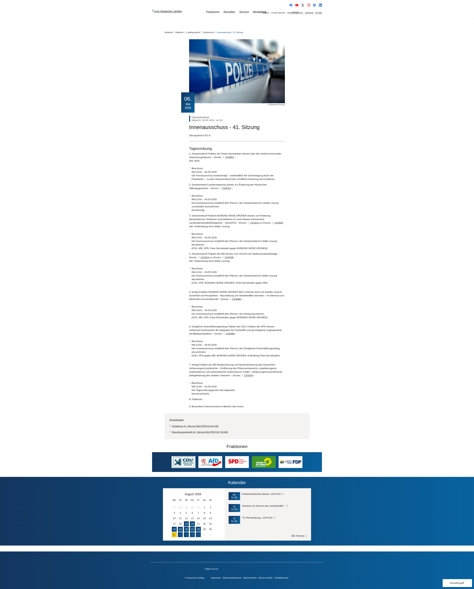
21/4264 (248, 375)
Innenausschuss (200, 117)
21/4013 (226, 188)
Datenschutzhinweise (232, 578)
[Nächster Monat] (212, 494)
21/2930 (278, 223)
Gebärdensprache (295, 13)
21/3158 (229, 257)
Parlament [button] (212, 12)
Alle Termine (297, 536)
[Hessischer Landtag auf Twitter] (246, 568)
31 (174, 534)
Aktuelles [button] (229, 12)
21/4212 (254, 223)
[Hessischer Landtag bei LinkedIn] (267, 568)
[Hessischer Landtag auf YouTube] (296, 4)
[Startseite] (167, 11)
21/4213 (205, 257)
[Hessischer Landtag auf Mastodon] (314, 4)
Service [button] (244, 12)
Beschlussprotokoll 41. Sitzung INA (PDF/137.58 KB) (200, 432)
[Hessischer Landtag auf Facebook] (232, 568)
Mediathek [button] (259, 12)
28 (198, 529)
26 (186, 529)
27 (192, 529)
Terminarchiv (208, 32)
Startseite (309, 13)
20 (192, 523)
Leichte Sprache (278, 13)
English (265, 13)
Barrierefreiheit (250, 578)
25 (180, 529)
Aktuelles (179, 32)
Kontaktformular (281, 578)
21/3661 (229, 157)
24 (174, 529)
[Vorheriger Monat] (173, 494)
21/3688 (236, 299)
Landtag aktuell (193, 32)
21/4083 (230, 333)
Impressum (216, 578)
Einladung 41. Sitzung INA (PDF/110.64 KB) (195, 426)
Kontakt (318, 13)
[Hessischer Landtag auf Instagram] (253, 568)
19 (186, 523)
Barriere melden (265, 578)
